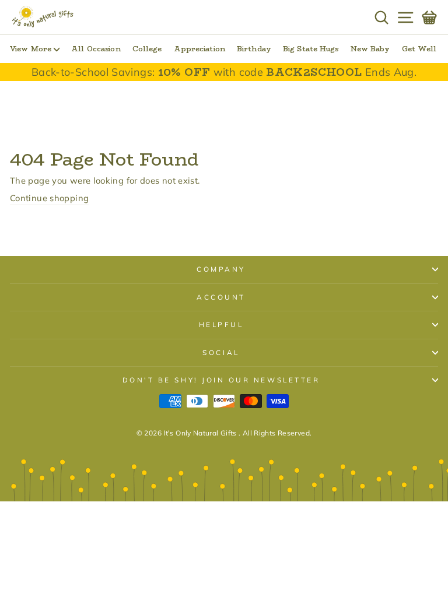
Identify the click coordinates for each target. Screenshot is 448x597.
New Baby (370, 48)
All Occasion (95, 48)
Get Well (419, 48)
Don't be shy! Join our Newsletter (221, 379)
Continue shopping (49, 197)
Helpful (221, 324)
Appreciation (199, 48)
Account (221, 297)
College (147, 48)
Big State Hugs (311, 48)
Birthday (254, 48)
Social (220, 352)
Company (221, 269)
